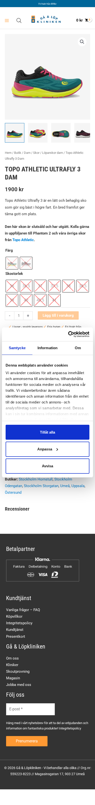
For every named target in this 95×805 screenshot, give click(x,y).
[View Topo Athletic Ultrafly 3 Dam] (14, 133)
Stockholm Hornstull (36, 479)
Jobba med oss (18, 684)
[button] (82, 41)
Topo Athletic (23, 240)
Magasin (13, 678)
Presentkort (15, 636)
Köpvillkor (14, 616)
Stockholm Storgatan (41, 486)
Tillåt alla (47, 432)
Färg (9, 250)
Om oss (12, 658)
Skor (36, 153)
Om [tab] (78, 348)
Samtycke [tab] (17, 348)
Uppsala (78, 486)
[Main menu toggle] (7, 20)
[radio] (12, 263)
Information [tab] (47, 348)
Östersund (13, 492)
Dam (27, 153)
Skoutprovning (17, 671)
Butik (17, 153)
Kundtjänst (14, 629)
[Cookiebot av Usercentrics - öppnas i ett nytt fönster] (68, 334)
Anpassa (44, 449)
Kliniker (12, 665)
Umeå (65, 486)
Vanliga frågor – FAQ (23, 610)
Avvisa (47, 466)
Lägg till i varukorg (58, 315)
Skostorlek (14, 273)
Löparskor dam (52, 153)
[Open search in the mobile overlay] (19, 20)
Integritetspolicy (19, 623)
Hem (8, 153)
